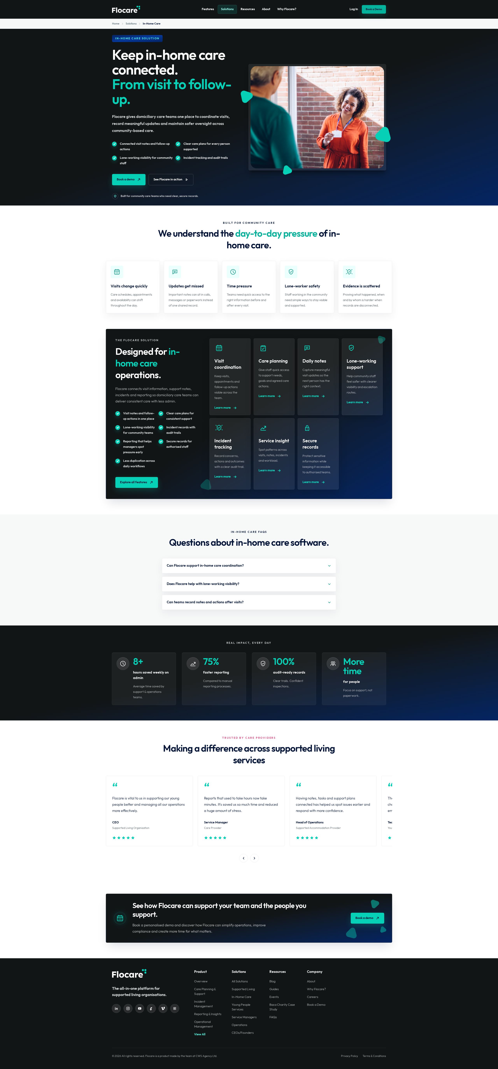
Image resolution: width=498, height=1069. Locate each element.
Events (274, 997)
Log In (354, 9)
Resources (248, 9)
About (266, 9)
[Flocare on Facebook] (151, 1008)
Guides (274, 989)
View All (199, 1034)
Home (115, 23)
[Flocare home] (126, 9)
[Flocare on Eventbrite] (174, 1008)
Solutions (227, 9)
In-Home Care (241, 997)
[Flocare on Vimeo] (163, 1008)
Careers (312, 997)
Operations (239, 1025)
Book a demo (126, 179)
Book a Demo (374, 9)
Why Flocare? (286, 9)
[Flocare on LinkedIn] (116, 1008)
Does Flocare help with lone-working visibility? (203, 584)
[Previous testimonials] (243, 858)
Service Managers (244, 1017)
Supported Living (243, 989)
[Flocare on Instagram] (128, 1008)
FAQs (273, 1017)
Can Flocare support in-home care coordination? (205, 565)
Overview (201, 981)
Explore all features (133, 482)
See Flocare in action (167, 179)
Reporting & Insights (207, 1014)
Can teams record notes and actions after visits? (205, 602)
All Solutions (240, 981)
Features (208, 9)
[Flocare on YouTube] (139, 1008)
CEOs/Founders (243, 1033)
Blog (272, 981)
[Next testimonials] (254, 858)
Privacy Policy (349, 1056)
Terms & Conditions (374, 1056)
